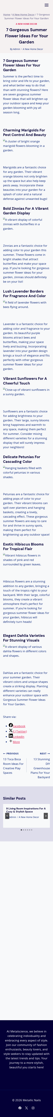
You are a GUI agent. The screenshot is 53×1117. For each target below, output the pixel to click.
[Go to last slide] (7, 816)
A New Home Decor (26, 24)
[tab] (21, 830)
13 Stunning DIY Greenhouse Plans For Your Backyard (40, 765)
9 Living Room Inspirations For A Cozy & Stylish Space (26, 810)
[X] (26, 1108)
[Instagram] (33, 1108)
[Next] (46, 816)
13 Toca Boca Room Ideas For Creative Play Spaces (13, 763)
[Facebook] (20, 1108)
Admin (16, 49)
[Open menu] (46, 5)
